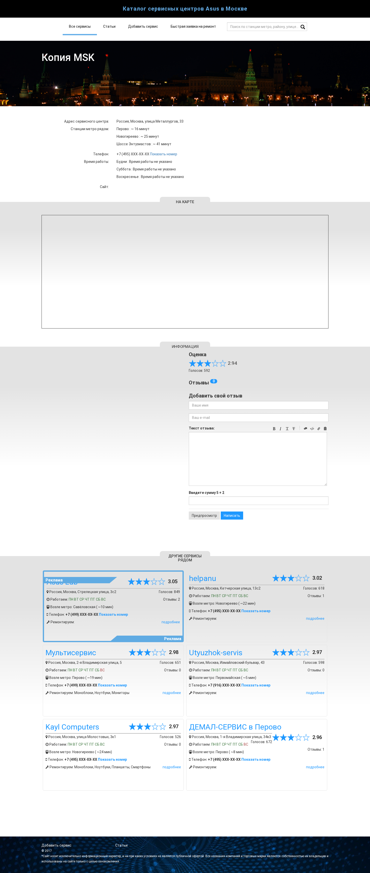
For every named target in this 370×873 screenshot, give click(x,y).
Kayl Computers (72, 726)
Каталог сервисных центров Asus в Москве (185, 9)
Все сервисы (80, 26)
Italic (280, 428)
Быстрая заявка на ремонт (193, 26)
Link (318, 428)
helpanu (202, 578)
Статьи (109, 26)
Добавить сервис (143, 26)
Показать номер (163, 154)
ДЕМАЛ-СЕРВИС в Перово (235, 726)
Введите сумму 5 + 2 (206, 493)
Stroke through (293, 428)
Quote (305, 428)
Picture (325, 428)
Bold (274, 428)
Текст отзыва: (202, 428)
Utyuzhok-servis (215, 652)
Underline (287, 428)
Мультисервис (71, 652)
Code (312, 428)
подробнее (171, 622)
